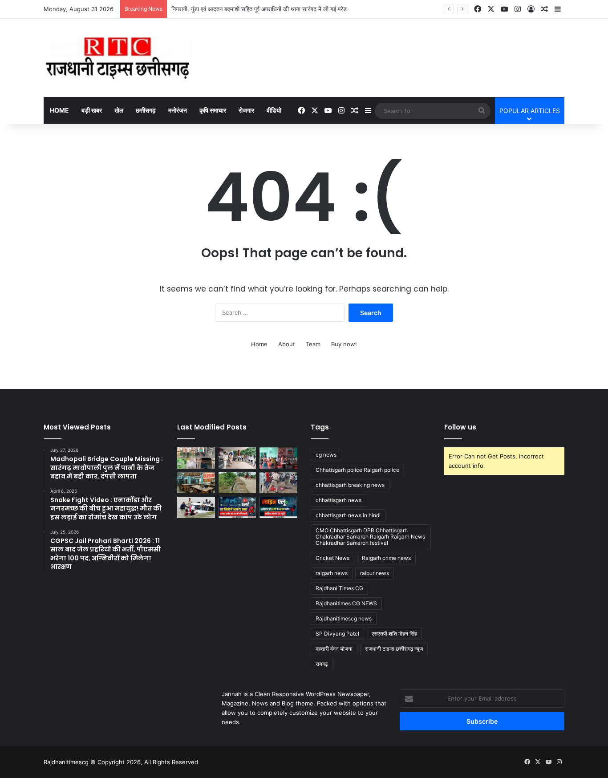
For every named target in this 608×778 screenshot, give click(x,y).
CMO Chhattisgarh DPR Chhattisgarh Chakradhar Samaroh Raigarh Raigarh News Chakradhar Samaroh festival (370, 536)
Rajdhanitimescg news (344, 618)
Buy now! (344, 344)
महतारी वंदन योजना (334, 648)
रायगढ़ (322, 663)
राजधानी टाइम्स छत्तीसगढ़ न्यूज (394, 648)
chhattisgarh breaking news (350, 485)
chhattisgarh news (338, 500)
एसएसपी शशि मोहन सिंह (394, 633)
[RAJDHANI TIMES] (118, 57)
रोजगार (246, 110)
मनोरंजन (177, 110)
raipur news (374, 573)
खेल (118, 110)
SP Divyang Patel (337, 633)
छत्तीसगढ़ (146, 110)
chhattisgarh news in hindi (348, 515)
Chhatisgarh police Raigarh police (357, 469)
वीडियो (274, 110)
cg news (326, 454)
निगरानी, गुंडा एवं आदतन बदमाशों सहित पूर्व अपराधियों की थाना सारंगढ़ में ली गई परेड (259, 8)
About (286, 344)
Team (313, 344)
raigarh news (332, 573)
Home (59, 110)
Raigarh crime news (386, 558)
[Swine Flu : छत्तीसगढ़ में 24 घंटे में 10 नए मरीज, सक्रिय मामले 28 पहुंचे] (278, 507)
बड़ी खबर (91, 110)
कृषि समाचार (212, 110)
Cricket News (332, 558)
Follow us (460, 427)
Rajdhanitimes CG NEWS (346, 603)
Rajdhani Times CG (339, 588)
